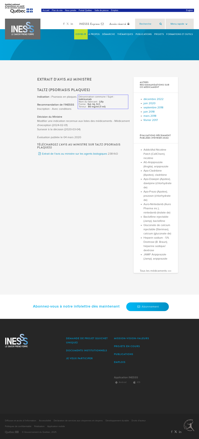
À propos (94, 34)
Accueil (46, 10)
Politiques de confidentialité (18, 426)
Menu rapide (177, 24)
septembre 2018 (153, 107)
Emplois (114, 10)
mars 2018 (149, 116)
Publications (144, 34)
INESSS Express (89, 24)
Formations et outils (179, 34)
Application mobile (56, 426)
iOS (138, 382)
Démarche (108, 34)
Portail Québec (85, 10)
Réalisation (39, 426)
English (189, 10)
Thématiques (125, 34)
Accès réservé (117, 24)
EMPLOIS (119, 362)
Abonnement (150, 306)
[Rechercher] (160, 24)
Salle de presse (102, 10)
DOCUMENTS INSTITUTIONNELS (86, 350)
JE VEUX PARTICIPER (79, 358)
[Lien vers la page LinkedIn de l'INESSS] (71, 24)
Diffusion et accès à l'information (20, 420)
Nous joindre (70, 10)
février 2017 (150, 120)
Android (122, 382)
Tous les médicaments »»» (155, 270)
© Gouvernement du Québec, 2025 (39, 432)
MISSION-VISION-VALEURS (131, 338)
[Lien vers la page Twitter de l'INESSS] (67, 24)
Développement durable (117, 420)
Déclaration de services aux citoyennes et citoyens (78, 420)
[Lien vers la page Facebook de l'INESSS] (64, 24)
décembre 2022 (153, 99)
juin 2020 (149, 103)
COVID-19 (81, 34)
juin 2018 (149, 111)
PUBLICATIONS (123, 354)
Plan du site (57, 10)
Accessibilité (45, 420)
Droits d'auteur (139, 420)
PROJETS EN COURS (127, 346)
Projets (159, 34)
